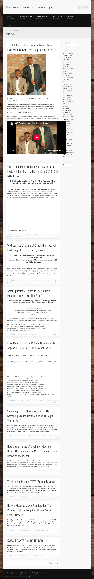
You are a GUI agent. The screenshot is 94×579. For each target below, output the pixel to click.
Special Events (50, 436)
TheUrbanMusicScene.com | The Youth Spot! (29, 7)
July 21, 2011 (23, 334)
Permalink (55, 158)
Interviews (70, 17)
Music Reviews (57, 17)
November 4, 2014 (25, 158)
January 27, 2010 (24, 497)
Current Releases (26, 17)
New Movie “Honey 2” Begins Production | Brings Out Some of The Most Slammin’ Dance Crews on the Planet (32, 451)
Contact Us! (26, 24)
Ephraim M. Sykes (17, 320)
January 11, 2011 (24, 400)
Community (37, 280)
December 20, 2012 (25, 235)
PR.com (32, 318)
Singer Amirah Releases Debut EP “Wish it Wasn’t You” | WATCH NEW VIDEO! (68, 132)
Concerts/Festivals (42, 17)
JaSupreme (12, 158)
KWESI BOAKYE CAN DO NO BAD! (25, 540)
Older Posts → (53, 563)
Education (43, 280)
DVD (35, 497)
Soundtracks (42, 530)
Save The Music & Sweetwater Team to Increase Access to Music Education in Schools (68, 88)
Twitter (82, 7)
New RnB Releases (44, 400)
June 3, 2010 (23, 471)
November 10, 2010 (25, 436)
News (42, 158)
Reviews (43, 497)
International (39, 436)
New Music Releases (49, 235)
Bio (36, 158)
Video (46, 158)
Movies (39, 158)
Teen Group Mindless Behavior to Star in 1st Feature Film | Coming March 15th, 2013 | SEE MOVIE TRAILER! (32, 171)
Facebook (79, 7)
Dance (37, 235)
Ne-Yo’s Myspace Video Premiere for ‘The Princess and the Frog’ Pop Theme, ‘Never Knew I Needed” (29, 510)
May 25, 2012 (23, 280)
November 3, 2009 (25, 530)
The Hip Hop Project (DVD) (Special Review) (31, 481)
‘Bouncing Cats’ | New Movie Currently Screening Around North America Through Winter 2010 (30, 416)
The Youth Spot (12, 24)
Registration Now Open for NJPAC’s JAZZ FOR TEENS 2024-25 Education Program (68, 99)
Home (11, 17)
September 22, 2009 (25, 556)
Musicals (38, 334)
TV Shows (55, 400)
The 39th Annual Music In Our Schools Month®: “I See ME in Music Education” (68, 143)
